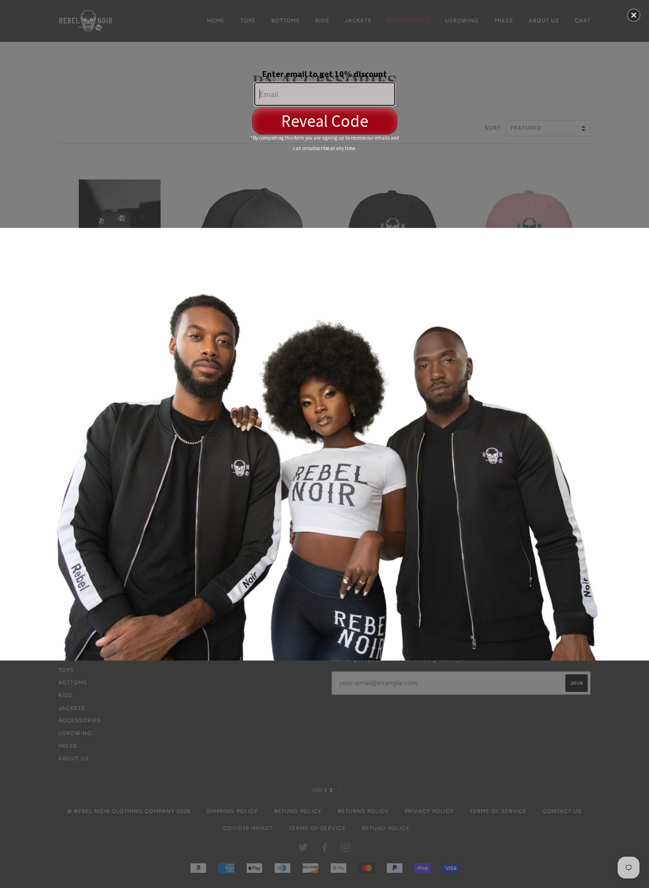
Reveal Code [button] (324, 121)
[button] (633, 15)
